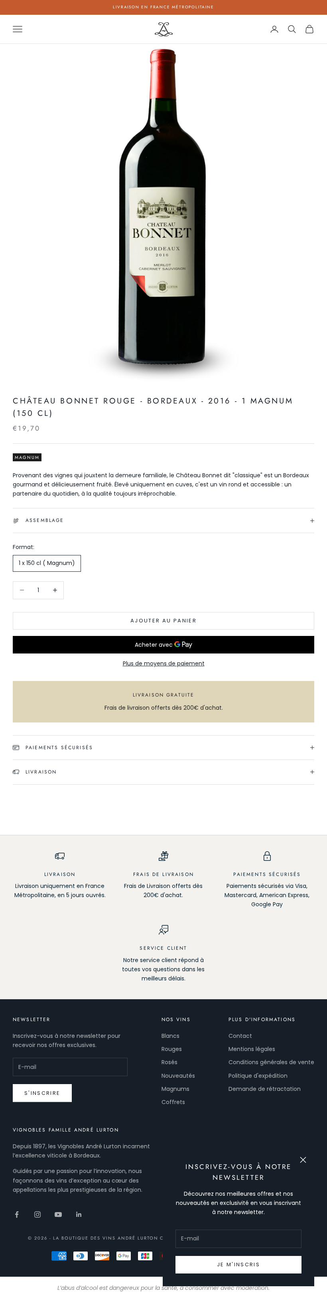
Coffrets (173, 1102)
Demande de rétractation (265, 1089)
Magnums (175, 1089)
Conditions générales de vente (271, 1062)
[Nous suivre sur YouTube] (58, 1214)
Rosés (169, 1062)
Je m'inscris (238, 1264)
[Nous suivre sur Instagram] (37, 1214)
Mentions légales (252, 1049)
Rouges (172, 1049)
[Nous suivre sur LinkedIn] (79, 1214)
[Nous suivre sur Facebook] (17, 1214)
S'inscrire (42, 1093)
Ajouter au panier (163, 620)
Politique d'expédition (258, 1076)
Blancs (170, 1036)
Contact (240, 1036)
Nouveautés (178, 1076)
